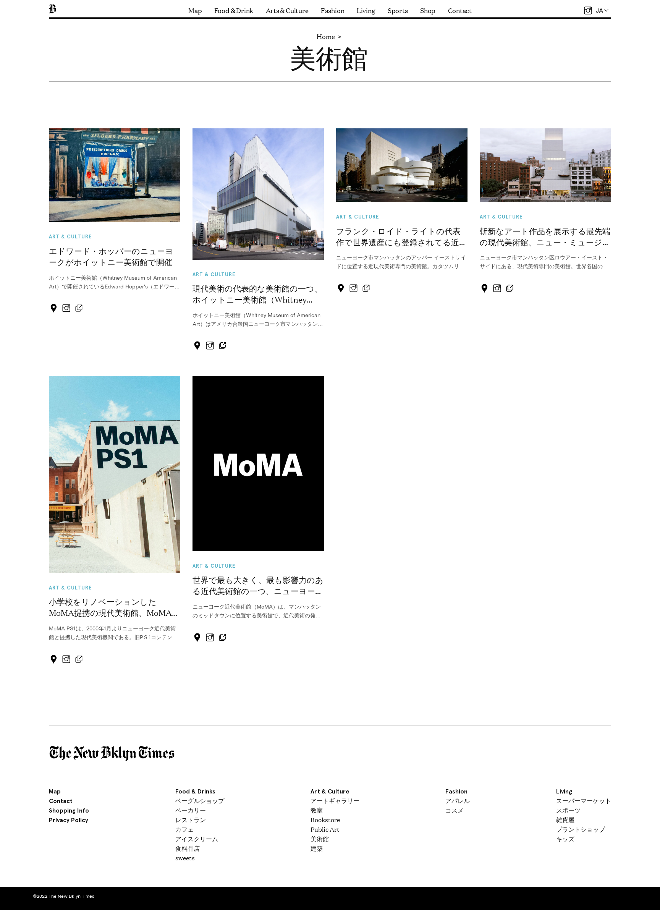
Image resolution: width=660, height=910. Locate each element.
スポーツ (568, 810)
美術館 (320, 838)
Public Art (325, 829)
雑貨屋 (565, 819)
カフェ (184, 829)
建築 (317, 848)
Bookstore (325, 819)
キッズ (565, 838)
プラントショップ (580, 829)
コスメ (454, 810)
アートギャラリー (335, 800)
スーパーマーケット (583, 800)
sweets (185, 857)
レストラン (190, 819)
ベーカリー (190, 810)
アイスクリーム (196, 838)
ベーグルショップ (199, 800)
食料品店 (187, 848)
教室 (317, 810)
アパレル (457, 800)
